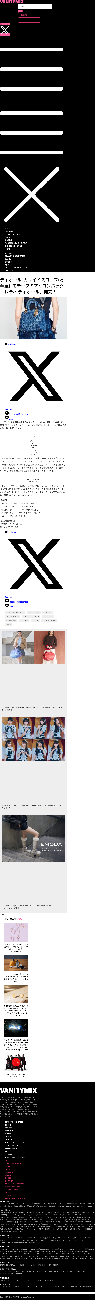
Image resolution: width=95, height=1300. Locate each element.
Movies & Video (11, 1148)
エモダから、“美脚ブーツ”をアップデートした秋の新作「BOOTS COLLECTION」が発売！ (27, 906)
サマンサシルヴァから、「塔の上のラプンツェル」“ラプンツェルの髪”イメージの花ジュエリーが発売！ (16, 948)
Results (23, 15)
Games (8, 1134)
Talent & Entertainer (15, 1157)
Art (6, 1119)
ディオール (24, 620)
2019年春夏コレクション (15, 612)
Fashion (8, 1128)
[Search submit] (20, 11)
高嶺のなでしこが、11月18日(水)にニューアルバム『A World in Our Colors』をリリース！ (32, 806)
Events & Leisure (12, 1146)
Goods (8, 1137)
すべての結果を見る (29, 20)
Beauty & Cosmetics (14, 1122)
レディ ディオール (49, 620)
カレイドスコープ (12, 616)
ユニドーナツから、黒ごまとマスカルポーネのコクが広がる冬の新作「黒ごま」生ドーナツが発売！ (16, 978)
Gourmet (9, 1140)
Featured (9, 1131)
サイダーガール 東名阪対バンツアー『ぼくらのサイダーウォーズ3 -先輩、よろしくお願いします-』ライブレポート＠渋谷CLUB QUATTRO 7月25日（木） (16, 1045)
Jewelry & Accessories (15, 1143)
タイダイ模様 (11, 620)
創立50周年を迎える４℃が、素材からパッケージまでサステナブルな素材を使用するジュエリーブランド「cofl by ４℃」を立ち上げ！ (16, 1011)
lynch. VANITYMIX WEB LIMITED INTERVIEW (16, 1075)
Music (7, 1151)
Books (8, 1125)
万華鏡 (8, 624)
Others (8, 1154)
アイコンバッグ (33, 612)
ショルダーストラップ (31, 616)
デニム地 (35, 620)
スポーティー (48, 616)
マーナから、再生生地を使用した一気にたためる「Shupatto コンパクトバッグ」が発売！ (32, 708)
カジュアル (48, 612)
